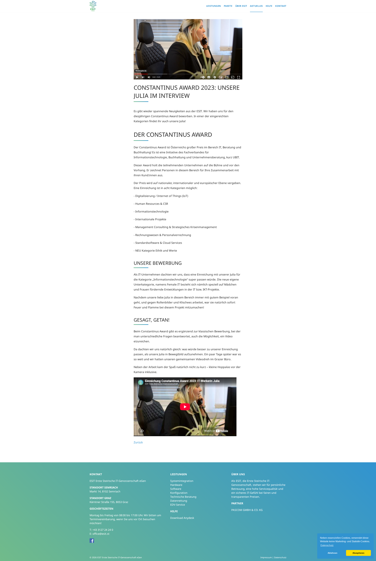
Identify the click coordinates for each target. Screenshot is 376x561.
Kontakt (280, 5)
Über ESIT (241, 5)
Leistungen (213, 5)
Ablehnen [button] (332, 553)
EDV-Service (177, 504)
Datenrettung (178, 500)
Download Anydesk (182, 518)
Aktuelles (256, 5)
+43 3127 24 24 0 (103, 529)
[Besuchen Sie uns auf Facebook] (92, 542)
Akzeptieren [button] (358, 553)
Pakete (228, 5)
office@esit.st (101, 533)
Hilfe (269, 5)
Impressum (266, 557)
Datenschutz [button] (327, 545)
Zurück (138, 442)
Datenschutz (280, 557)
